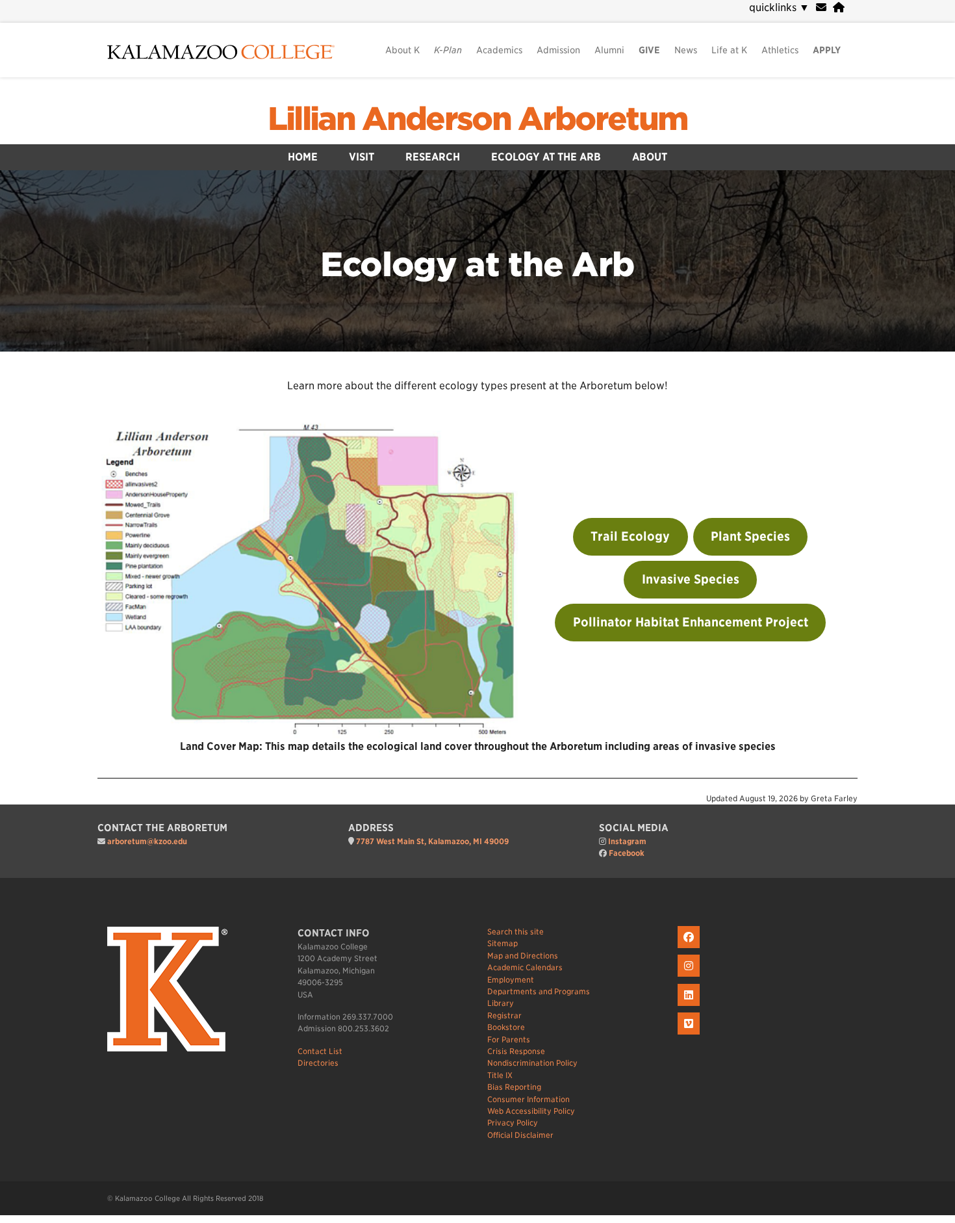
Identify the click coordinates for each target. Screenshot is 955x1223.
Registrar (504, 1015)
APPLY (827, 50)
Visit (361, 157)
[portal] (839, 7)
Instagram (627, 841)
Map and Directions (522, 955)
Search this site (515, 931)
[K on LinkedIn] (690, 1006)
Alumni (609, 50)
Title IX (500, 1075)
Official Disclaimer (520, 1135)
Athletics (779, 50)
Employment (510, 980)
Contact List (320, 1051)
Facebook (626, 853)
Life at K (729, 50)
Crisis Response (516, 1051)
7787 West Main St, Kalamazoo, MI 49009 (432, 841)
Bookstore (506, 1027)
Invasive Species (690, 579)
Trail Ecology (630, 536)
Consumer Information (528, 1099)
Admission (558, 50)
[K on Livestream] (690, 1035)
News (685, 50)
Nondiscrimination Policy (532, 1063)
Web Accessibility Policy (531, 1111)
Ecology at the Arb (546, 157)
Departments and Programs (538, 991)
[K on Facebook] (690, 948)
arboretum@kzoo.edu (147, 841)
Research (432, 157)
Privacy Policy (512, 1122)
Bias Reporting (514, 1087)
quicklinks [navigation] (779, 7)
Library (500, 1003)
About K (402, 50)
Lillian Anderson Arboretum (478, 119)
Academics (499, 50)
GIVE (649, 50)
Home (303, 157)
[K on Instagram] (690, 977)
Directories (318, 1063)
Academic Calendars (525, 967)
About (649, 157)
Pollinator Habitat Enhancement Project (690, 622)
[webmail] (821, 7)
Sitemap (502, 943)
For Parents (508, 1039)
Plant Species (750, 536)
